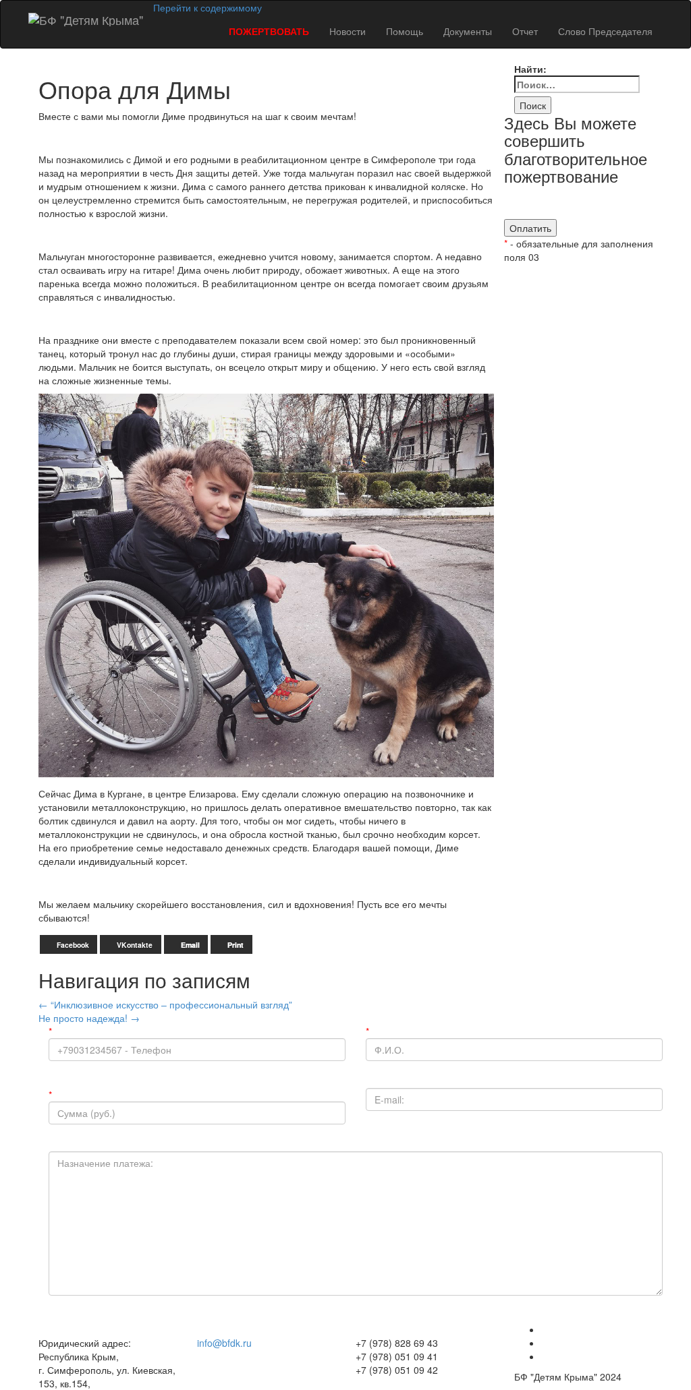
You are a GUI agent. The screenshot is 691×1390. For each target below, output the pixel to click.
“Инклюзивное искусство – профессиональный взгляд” (165, 1004)
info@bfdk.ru (224, 1343)
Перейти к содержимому (207, 7)
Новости (347, 31)
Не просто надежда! (89, 1018)
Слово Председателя (605, 31)
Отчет (525, 31)
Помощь (404, 31)
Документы (467, 31)
